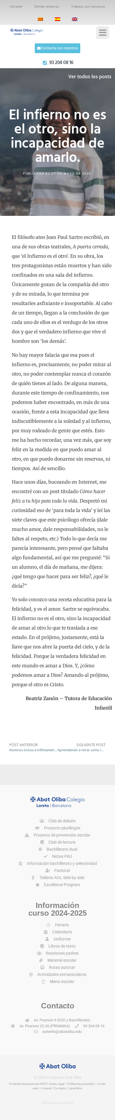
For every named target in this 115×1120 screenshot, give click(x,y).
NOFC (44, 1083)
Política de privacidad (80, 1083)
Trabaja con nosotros (88, 7)
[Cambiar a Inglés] (74, 19)
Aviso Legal (57, 1083)
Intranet (16, 7)
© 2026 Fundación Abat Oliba (57, 1077)
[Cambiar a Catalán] (40, 19)
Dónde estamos (46, 7)
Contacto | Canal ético (68, 1088)
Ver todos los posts (89, 76)
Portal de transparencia (23, 1083)
